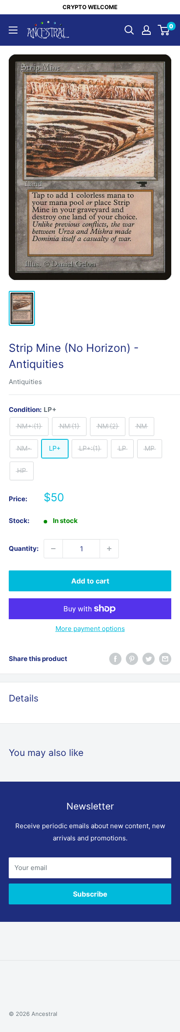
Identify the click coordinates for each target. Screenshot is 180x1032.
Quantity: (23, 548)
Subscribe (90, 894)
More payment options (90, 628)
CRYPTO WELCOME (90, 6)
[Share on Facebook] (115, 658)
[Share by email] (165, 658)
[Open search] (129, 30)
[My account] (146, 30)
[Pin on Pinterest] (132, 658)
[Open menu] (13, 30)
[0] (164, 30)
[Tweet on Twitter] (148, 658)
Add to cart (90, 581)
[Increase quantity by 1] (109, 549)
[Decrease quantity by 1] (53, 549)
